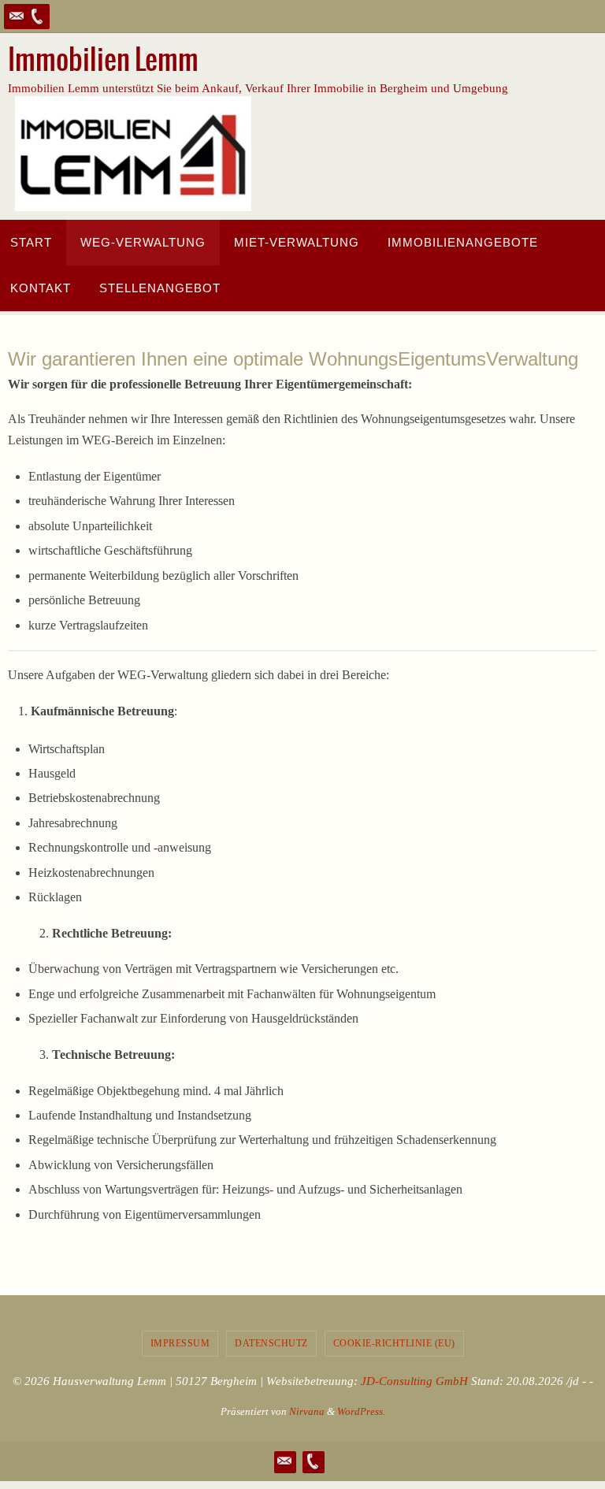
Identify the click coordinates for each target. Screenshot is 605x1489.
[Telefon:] (37, 16)
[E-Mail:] (16, 16)
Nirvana (307, 1411)
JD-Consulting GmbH (414, 1381)
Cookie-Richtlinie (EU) (394, 1343)
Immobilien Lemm (103, 60)
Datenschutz (271, 1343)
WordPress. (361, 1411)
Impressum (180, 1343)
